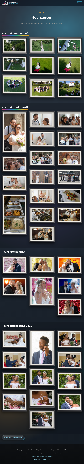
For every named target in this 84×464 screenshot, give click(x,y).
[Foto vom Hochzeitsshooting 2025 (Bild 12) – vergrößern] (42, 419)
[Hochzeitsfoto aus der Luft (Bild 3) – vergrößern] (69, 45)
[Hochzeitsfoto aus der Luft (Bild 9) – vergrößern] (69, 88)
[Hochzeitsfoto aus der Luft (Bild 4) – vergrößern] (14, 64)
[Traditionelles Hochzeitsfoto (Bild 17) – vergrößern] (42, 234)
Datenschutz (48, 456)
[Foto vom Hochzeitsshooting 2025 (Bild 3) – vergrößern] (69, 339)
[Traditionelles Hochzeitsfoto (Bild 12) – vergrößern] (42, 196)
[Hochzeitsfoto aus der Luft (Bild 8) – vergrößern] (42, 88)
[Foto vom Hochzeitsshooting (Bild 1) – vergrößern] (14, 265)
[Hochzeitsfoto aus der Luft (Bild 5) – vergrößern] (42, 65)
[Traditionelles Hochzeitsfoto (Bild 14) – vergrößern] (14, 214)
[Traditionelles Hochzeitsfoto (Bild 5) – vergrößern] (69, 139)
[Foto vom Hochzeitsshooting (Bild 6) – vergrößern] (69, 286)
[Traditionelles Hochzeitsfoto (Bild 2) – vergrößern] (42, 119)
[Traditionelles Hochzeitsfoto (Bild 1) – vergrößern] (14, 132)
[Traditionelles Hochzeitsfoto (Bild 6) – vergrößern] (42, 158)
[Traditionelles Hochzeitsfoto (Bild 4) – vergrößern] (42, 139)
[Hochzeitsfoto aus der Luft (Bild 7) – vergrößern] (14, 84)
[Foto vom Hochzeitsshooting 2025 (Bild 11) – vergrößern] (69, 402)
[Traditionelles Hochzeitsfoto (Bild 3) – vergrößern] (69, 119)
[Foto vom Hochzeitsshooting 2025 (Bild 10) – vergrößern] (14, 402)
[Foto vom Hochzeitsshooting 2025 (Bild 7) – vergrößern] (14, 381)
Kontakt (34, 456)
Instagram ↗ (46, 459)
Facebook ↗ (37, 459)
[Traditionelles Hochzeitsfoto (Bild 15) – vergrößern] (42, 215)
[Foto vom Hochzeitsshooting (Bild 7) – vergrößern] (69, 307)
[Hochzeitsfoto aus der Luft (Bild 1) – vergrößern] (14, 45)
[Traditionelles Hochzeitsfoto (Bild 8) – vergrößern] (14, 164)
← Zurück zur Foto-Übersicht (13, 437)
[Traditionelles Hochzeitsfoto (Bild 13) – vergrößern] (69, 196)
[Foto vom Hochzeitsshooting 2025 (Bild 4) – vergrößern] (14, 360)
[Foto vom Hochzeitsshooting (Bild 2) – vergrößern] (42, 264)
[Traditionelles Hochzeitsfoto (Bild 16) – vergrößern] (69, 215)
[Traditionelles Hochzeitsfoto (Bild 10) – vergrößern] (69, 177)
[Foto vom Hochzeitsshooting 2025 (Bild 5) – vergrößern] (69, 360)
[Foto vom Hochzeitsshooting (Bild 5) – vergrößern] (14, 286)
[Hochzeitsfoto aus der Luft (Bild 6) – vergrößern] (69, 65)
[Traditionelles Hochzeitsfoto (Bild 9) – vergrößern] (42, 177)
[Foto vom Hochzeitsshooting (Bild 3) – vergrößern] (69, 265)
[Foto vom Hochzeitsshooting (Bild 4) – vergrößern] (42, 291)
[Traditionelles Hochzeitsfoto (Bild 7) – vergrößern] (69, 158)
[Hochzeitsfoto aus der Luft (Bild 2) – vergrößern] (42, 45)
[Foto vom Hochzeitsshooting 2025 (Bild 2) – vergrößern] (42, 348)
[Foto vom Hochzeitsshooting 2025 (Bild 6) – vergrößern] (42, 377)
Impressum (40, 456)
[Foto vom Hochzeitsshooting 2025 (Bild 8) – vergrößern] (69, 381)
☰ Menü (79, 3)
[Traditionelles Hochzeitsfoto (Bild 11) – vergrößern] (14, 183)
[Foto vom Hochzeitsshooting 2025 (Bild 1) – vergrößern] (14, 339)
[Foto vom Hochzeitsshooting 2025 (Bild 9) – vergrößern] (42, 398)
